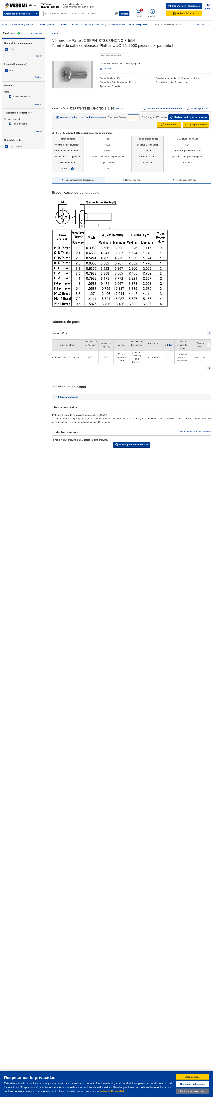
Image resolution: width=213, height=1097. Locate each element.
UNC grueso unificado (188, 78)
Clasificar (208, 345)
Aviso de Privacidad (112, 1091)
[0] (138, 12)
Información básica (68, 397)
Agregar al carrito (198, 124)
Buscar (124, 14)
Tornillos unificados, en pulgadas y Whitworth (82, 24)
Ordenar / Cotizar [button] (186, 13)
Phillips (132, 82)
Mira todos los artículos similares (195, 431)
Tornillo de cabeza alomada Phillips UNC (128, 24)
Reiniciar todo (36, 33)
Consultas (152, 16)
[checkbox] (23, 49)
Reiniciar (38, 56)
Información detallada (187, 180)
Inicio (4, 24)
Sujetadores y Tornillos (23, 24)
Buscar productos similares (133, 444)
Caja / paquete (15, 146)
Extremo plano (182, 82)
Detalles (107, 69)
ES (208, 8)
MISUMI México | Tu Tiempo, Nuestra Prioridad (26, 4)
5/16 (11, 71)
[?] (72, 168)
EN (208, 5)
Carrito (138, 16)
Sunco (55, 33)
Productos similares (95, 117)
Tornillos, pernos (47, 24)
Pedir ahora (171, 124)
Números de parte (133, 180)
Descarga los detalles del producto (164, 108)
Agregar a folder (68, 117)
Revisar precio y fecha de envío (190, 117)
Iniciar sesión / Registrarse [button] (186, 6)
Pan (119, 78)
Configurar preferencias (192, 1084)
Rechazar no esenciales (192, 1091)
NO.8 (11, 49)
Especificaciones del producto (80, 180)
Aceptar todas (192, 1077)
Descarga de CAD (200, 108)
